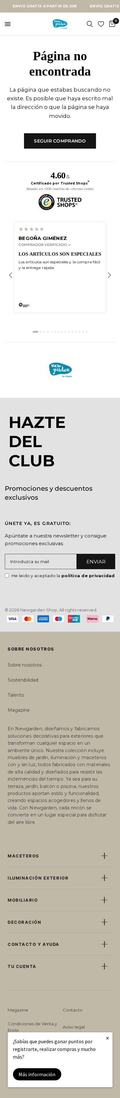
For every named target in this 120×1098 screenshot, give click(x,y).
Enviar (96, 562)
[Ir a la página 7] (59, 332)
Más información (37, 1074)
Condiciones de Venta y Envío (32, 1027)
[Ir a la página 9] (66, 332)
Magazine (19, 710)
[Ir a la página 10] (69, 332)
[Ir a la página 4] (48, 332)
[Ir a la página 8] (62, 332)
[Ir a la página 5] (51, 332)
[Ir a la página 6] (55, 332)
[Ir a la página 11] (73, 332)
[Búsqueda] (89, 24)
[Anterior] (10, 275)
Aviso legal (74, 1026)
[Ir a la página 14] (83, 332)
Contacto (73, 1009)
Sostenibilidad (23, 680)
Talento (16, 695)
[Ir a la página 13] (80, 332)
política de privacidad (88, 575)
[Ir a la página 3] (44, 332)
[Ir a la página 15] (87, 332)
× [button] (107, 1038)
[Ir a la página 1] (35, 332)
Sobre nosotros (25, 665)
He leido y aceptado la (63, 575)
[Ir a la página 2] (41, 332)
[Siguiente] (109, 275)
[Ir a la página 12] (76, 332)
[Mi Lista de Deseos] (101, 24)
